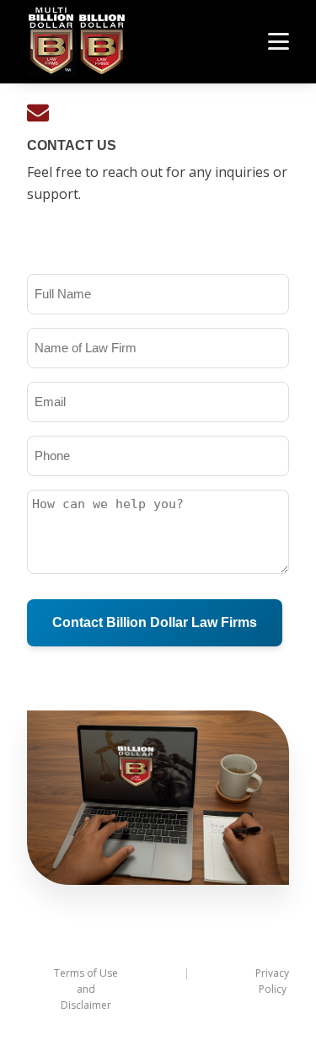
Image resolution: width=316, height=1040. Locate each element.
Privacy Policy (272, 981)
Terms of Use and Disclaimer (86, 989)
